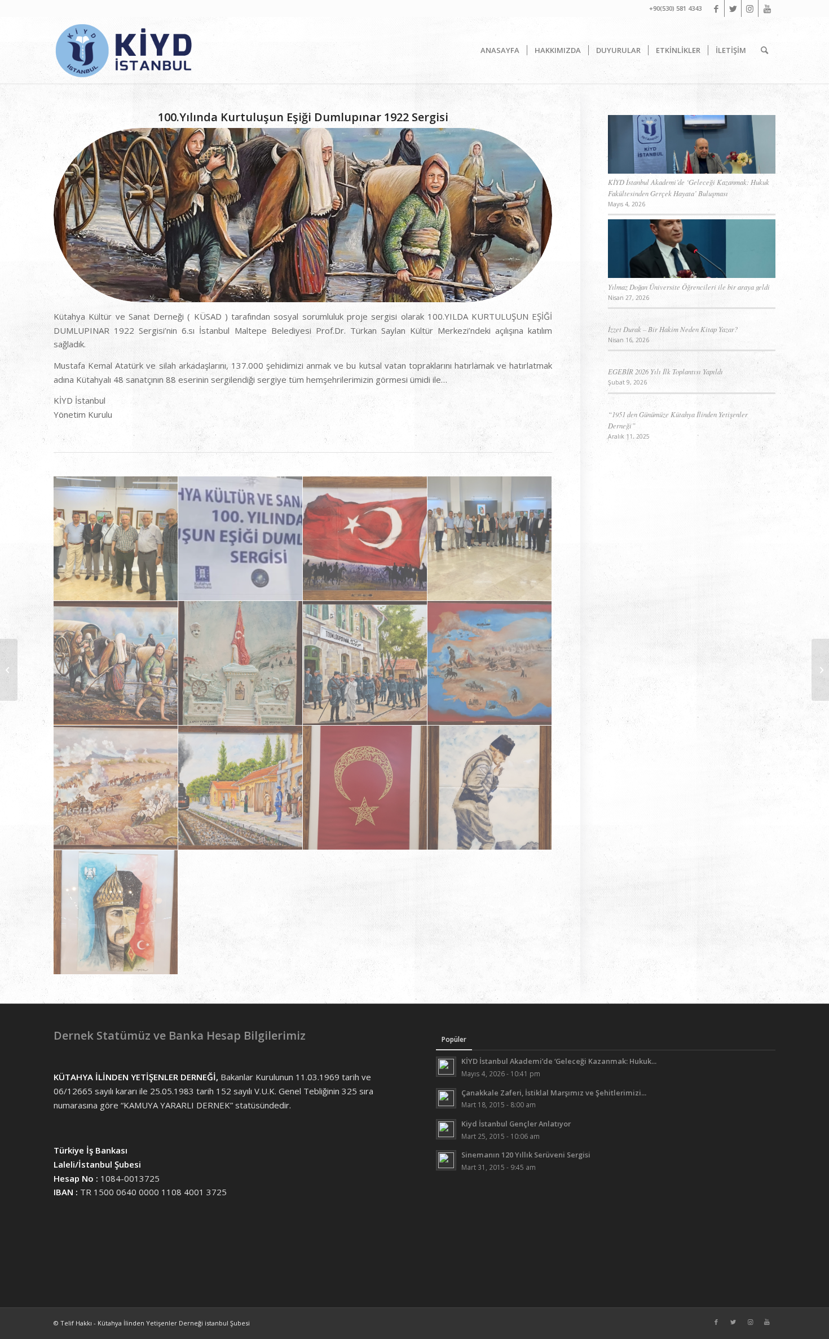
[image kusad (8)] (365, 663)
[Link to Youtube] (767, 8)
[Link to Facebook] (716, 8)
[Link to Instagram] (750, 8)
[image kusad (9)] (489, 663)
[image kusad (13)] (489, 788)
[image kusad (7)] (240, 663)
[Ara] (764, 50)
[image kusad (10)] (116, 788)
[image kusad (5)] (489, 538)
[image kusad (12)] (365, 788)
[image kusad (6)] (116, 663)
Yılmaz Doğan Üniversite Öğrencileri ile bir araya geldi (689, 286)
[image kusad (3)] (240, 538)
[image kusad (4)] (365, 538)
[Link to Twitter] (733, 8)
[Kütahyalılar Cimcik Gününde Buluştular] (8, 670)
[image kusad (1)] (116, 538)
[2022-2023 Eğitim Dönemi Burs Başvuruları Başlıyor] (820, 670)
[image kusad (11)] (240, 788)
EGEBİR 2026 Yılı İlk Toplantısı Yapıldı (665, 371)
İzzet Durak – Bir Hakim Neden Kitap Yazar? (673, 329)
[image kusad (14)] (116, 912)
